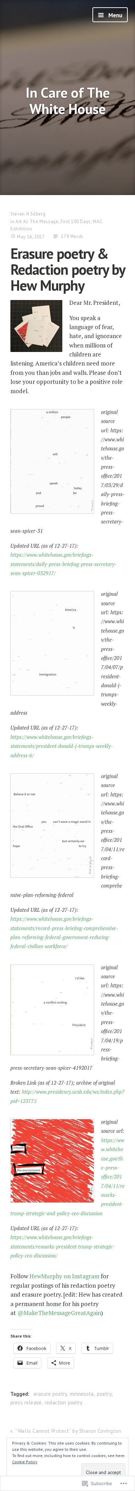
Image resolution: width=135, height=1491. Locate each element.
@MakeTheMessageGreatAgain (59, 1313)
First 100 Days (76, 221)
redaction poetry (63, 1402)
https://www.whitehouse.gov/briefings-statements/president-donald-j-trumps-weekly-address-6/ (61, 746)
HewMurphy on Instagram (64, 1276)
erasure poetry (50, 1394)
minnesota (81, 1394)
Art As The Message (37, 221)
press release (26, 1402)
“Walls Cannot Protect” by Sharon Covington (68, 1431)
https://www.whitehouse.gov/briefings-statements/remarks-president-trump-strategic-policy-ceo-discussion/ (62, 1246)
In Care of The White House (68, 100)
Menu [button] (114, 15)
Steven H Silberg (27, 214)
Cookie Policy (24, 1461)
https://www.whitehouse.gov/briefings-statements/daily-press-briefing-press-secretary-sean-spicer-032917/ (63, 564)
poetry (104, 1394)
